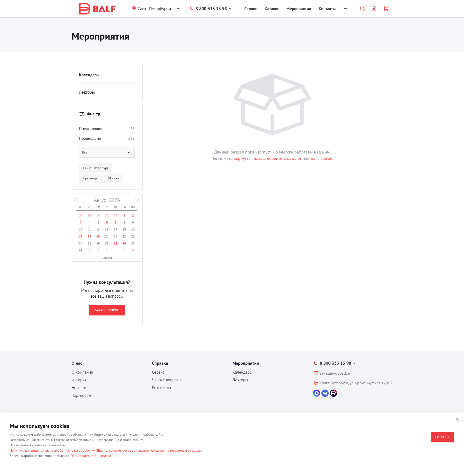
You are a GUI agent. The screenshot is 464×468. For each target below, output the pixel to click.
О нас (77, 363)
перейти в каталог (284, 158)
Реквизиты (161, 387)
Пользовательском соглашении (94, 456)
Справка (160, 363)
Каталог (272, 8)
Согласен (442, 437)
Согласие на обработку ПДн (81, 450)
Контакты (327, 8)
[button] (107, 152)
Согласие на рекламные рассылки (176, 450)
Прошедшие (90, 138)
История (79, 380)
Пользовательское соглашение (126, 450)
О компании (82, 372)
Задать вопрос (106, 310)
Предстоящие (91, 128)
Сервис (250, 8)
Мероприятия (298, 8)
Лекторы (87, 92)
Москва (113, 178)
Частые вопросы (166, 380)
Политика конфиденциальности (34, 450)
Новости (79, 387)
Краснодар (91, 178)
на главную (321, 158)
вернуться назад (249, 158)
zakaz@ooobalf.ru (335, 373)
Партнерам (81, 395)
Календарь (89, 74)
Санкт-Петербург (95, 168)
